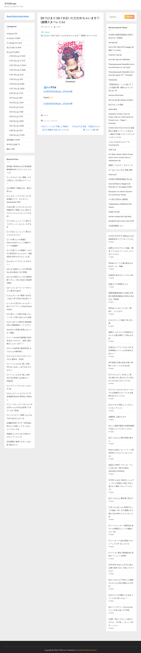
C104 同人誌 (14, 75)
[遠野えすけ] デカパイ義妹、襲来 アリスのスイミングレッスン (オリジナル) (121, 251)
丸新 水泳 (112, 149)
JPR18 (58, 27)
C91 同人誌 (13, 98)
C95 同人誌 (14, 116)
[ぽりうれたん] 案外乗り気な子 (121, 498)
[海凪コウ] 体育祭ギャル (118, 284)
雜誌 (8, 149)
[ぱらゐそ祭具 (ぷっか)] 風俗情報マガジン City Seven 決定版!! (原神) (19, 280)
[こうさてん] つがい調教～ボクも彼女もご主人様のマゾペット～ (19, 180)
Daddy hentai (114, 212)
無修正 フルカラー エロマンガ (121, 165)
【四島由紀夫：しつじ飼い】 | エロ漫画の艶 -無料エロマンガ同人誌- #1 (121, 87)
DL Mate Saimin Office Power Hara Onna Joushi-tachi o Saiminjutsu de (121, 157)
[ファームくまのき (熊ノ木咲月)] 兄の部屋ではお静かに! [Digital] (18, 378)
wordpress (113, 42)
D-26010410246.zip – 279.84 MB (58, 91)
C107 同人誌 (14, 88)
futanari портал (115, 55)
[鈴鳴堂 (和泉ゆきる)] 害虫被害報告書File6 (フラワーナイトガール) (19, 169)
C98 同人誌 (14, 130)
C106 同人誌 (14, 84)
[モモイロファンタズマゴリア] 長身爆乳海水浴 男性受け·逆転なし (19, 396)
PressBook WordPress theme (86, 650)
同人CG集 (11, 47)
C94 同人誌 (14, 112)
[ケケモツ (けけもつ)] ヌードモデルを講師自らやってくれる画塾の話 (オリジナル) (121, 392)
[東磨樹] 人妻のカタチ (117, 417)
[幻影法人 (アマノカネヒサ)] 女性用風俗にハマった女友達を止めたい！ (121, 350)
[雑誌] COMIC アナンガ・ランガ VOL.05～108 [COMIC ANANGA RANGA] (121, 468)
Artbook (10, 34)
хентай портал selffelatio (119, 59)
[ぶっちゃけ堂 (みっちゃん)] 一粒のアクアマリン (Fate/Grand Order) (19, 306)
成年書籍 (10, 140)
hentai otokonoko (116, 95)
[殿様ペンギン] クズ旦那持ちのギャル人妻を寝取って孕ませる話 (121, 335)
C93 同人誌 (14, 107)
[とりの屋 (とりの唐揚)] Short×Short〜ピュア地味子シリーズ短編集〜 (19, 242)
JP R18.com (10, 3)
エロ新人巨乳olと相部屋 (118, 199)
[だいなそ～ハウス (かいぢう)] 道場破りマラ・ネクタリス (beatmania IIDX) (19, 199)
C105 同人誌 (14, 79)
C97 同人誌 (14, 126)
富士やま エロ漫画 (116, 104)
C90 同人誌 (14, 93)
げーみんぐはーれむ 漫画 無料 (121, 170)
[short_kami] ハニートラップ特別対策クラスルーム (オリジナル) (121, 453)
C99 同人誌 (14, 135)
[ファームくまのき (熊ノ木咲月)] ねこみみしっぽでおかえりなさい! (19, 367)
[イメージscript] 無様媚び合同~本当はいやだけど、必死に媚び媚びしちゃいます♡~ (19, 340)
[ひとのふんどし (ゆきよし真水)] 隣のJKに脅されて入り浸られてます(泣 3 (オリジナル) (121, 377)
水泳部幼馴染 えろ (116, 226)
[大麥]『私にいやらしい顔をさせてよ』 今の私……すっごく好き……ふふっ (121, 622)
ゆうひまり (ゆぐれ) (51, 121)
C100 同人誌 (14, 56)
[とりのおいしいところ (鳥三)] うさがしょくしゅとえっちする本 (19, 224)
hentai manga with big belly (120, 216)
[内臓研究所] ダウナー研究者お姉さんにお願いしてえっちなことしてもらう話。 (19, 426)
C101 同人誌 (14, 61)
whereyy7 (113, 174)
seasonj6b (113, 109)
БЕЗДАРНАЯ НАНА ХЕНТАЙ (121, 221)
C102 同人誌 (14, 65)
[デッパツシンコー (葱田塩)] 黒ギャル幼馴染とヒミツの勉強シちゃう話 (121, 528)
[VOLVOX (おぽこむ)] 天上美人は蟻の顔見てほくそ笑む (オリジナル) (121, 568)
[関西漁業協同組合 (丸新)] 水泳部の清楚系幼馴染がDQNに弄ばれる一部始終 (121, 296)
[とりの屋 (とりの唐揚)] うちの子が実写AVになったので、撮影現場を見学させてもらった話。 (19, 253)
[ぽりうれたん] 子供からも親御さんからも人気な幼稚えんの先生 (121, 583)
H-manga (10, 43)
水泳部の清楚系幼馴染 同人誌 (120, 179)
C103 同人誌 (14, 70)
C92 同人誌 (14, 102)
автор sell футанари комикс (121, 100)
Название (113, 80)
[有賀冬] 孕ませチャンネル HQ (121, 275)
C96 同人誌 (14, 121)
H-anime (10, 38)
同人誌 (46, 115)
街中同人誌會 (12, 144)
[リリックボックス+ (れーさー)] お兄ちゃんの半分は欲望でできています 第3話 (19, 407)
